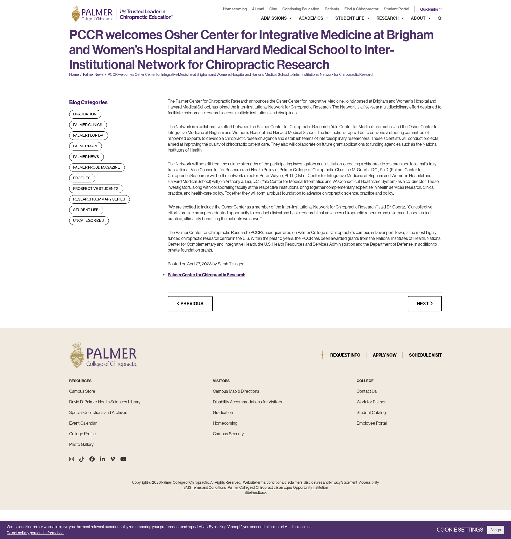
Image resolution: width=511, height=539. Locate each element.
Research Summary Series (99, 199)
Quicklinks (429, 9)
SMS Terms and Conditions (204, 487)
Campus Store (82, 391)
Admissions (274, 18)
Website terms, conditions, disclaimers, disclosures (282, 482)
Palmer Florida (88, 135)
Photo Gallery (81, 444)
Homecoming (235, 9)
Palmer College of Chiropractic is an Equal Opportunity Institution (278, 487)
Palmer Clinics (87, 125)
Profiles (81, 178)
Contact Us (367, 391)
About (418, 18)
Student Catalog (371, 412)
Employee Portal (372, 423)
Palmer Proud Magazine (96, 167)
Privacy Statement (343, 482)
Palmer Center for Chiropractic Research (206, 274)
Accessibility (369, 482)
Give (273, 9)
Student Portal (396, 9)
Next (423, 304)
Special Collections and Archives (98, 412)
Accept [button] (496, 530)
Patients (332, 9)
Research (388, 18)
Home (74, 74)
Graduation (85, 114)
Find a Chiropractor (361, 9)
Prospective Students (95, 188)
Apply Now (385, 355)
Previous (192, 304)
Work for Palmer (371, 401)
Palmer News (93, 74)
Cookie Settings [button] (460, 530)
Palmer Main (85, 146)
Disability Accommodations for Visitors (247, 401)
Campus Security (228, 433)
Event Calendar (83, 423)
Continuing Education (300, 9)
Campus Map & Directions (236, 391)
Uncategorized (88, 220)
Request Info (345, 355)
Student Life (349, 18)
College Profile (82, 433)
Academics (311, 18)
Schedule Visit (425, 355)
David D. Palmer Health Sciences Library (105, 401)
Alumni (258, 9)
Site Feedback (256, 492)
